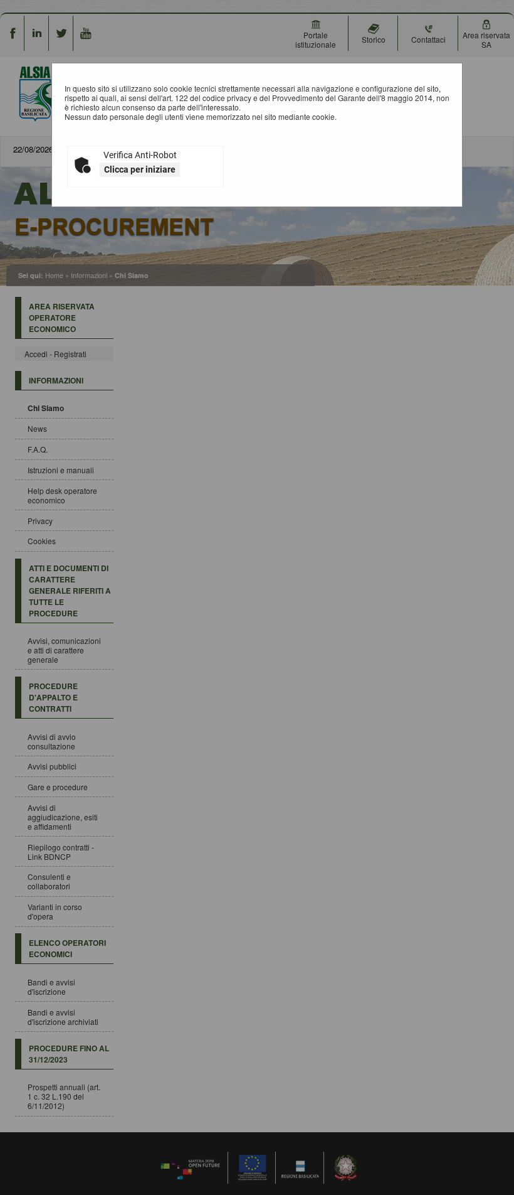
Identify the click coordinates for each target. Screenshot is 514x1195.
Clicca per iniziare (140, 169)
